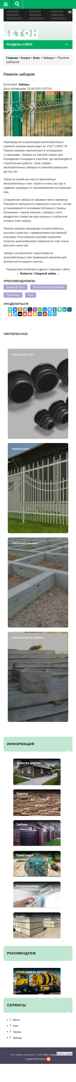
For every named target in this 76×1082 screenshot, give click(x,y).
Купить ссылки (64, 1053)
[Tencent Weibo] (54, 314)
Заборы (48, 57)
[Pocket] (30, 314)
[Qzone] (35, 314)
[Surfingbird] (50, 314)
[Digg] (20, 314)
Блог (36, 57)
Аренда (17, 1037)
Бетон (16, 1019)
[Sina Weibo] (45, 314)
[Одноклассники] (20, 309)
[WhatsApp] (40, 309)
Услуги (25, 57)
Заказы (17, 1031)
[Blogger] (10, 314)
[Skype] (50, 309)
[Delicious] (15, 314)
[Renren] (40, 314)
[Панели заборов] (38, 113)
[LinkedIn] (64, 309)
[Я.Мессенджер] (10, 309)
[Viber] (35, 309)
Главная (12, 57)
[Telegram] (25, 309)
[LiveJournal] (69, 309)
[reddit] (25, 314)
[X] (30, 309)
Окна (30, 295)
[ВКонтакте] (15, 309)
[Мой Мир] (45, 309)
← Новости (24, 273)
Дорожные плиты (15, 287)
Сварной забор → (47, 273)
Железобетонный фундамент (48, 287)
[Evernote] (59, 309)
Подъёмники (13, 295)
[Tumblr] (54, 309)
